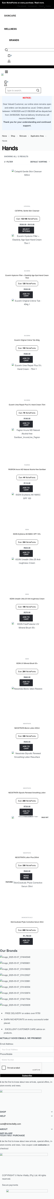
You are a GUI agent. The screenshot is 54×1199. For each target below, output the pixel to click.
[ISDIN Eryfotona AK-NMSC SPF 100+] (27, 508)
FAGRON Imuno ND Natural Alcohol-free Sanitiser (27, 469)
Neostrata (27, 723)
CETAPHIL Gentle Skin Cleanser (27, 210)
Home (4, 135)
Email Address (6, 1043)
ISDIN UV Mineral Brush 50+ (27, 663)
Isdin (27, 529)
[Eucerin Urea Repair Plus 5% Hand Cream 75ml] (27, 379)
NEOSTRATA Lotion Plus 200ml (27, 857)
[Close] (40, 90)
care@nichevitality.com (10, 1123)
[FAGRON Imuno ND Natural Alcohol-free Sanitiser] (27, 443)
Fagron (27, 465)
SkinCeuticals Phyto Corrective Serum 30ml (27, 922)
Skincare (22, 135)
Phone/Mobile (6, 1053)
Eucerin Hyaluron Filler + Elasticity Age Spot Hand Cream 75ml (27, 276)
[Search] (6, 49)
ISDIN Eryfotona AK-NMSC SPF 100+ (27, 534)
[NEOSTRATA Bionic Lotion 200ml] (27, 702)
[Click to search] (38, 90)
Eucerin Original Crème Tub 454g (27, 340)
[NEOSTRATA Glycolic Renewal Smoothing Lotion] (27, 766)
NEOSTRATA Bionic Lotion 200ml (27, 728)
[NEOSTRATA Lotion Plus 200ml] (27, 831)
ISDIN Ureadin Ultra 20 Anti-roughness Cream (27, 598)
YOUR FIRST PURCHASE (12, 1134)
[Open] (6, 71)
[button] (26, 294)
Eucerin (27, 271)
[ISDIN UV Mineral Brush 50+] (27, 637)
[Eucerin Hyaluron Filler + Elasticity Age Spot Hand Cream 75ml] (27, 249)
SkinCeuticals (27, 917)
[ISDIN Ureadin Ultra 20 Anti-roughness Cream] (27, 573)
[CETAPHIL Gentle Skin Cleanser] (27, 185)
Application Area (37, 135)
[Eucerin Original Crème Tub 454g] (27, 314)
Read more (39, 2)
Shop (13, 135)
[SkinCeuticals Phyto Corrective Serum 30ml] (27, 896)
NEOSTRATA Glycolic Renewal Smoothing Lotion (27, 792)
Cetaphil (27, 206)
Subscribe (27, 1075)
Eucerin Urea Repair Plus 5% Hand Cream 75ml (27, 404)
